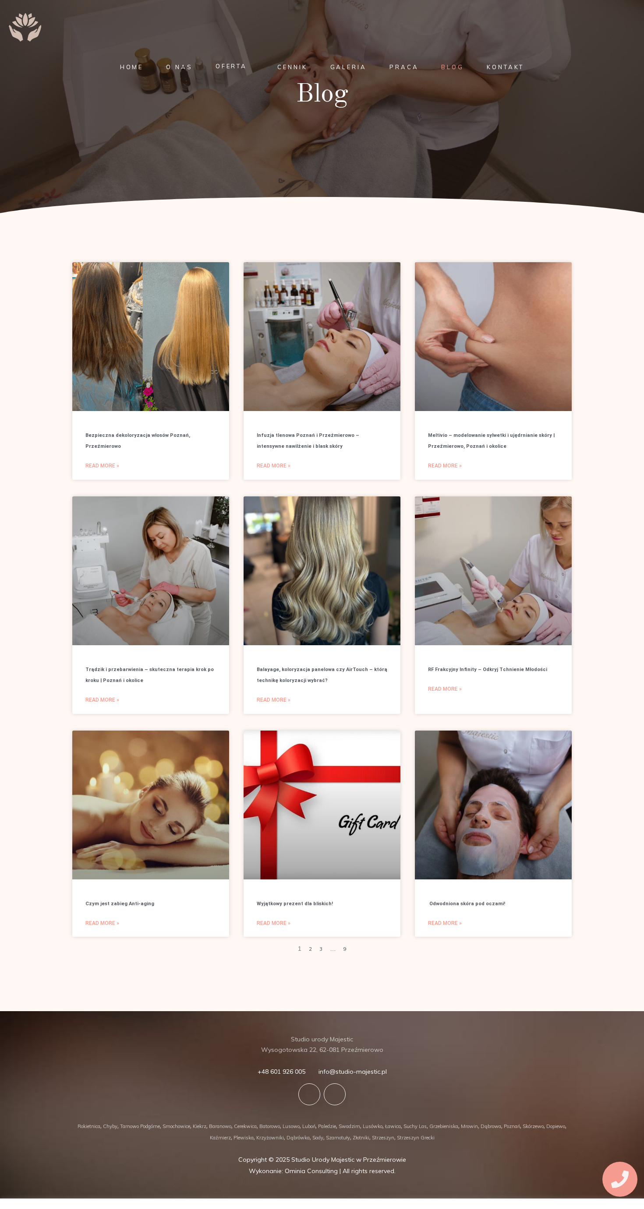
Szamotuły (338, 1138)
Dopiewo (555, 1126)
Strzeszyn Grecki (416, 1138)
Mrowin (469, 1126)
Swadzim (349, 1126)
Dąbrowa (491, 1126)
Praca (404, 66)
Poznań (512, 1126)
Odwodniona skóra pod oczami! (466, 904)
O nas (179, 66)
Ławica (393, 1126)
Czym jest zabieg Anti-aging (119, 904)
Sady (317, 1138)
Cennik (292, 66)
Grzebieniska (443, 1126)
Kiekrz (199, 1126)
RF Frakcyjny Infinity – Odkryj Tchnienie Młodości (487, 669)
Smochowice (176, 1126)
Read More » (102, 466)
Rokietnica (89, 1126)
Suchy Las (415, 1126)
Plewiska (244, 1138)
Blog (452, 66)
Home (132, 66)
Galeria (348, 66)
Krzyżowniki (270, 1138)
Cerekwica (245, 1126)
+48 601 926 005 (281, 1071)
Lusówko (372, 1126)
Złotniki (361, 1138)
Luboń (308, 1126)
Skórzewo (533, 1126)
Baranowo (220, 1126)
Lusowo (291, 1126)
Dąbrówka (298, 1138)
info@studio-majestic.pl (352, 1071)
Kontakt (505, 66)
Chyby (110, 1126)
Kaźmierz (220, 1138)
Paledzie (327, 1126)
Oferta (231, 66)
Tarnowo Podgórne (140, 1126)
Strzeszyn (383, 1138)
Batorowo (269, 1126)
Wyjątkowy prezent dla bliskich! (295, 904)
